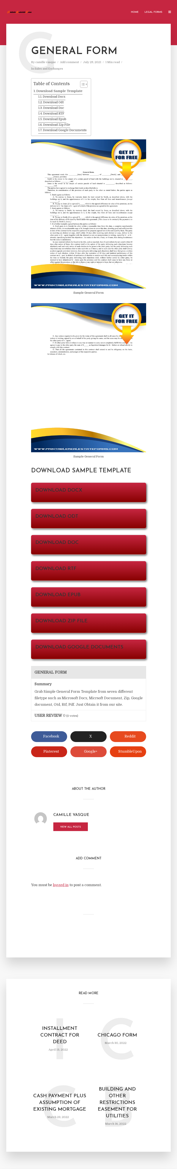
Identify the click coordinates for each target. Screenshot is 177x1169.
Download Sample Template (59, 91)
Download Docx (54, 96)
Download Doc (53, 108)
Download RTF (53, 113)
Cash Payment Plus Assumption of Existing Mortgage (59, 1103)
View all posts (70, 827)
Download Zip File (56, 124)
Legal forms (153, 12)
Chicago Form (117, 1035)
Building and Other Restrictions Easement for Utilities (117, 1103)
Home (135, 12)
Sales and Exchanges (49, 68)
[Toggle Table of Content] (82, 84)
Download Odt (53, 102)
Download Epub (54, 119)
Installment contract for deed (59, 1035)
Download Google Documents (65, 130)
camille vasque (45, 62)
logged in (61, 885)
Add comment (69, 62)
